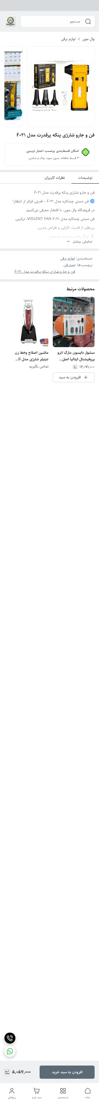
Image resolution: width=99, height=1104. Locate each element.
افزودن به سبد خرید (67, 1072)
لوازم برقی (68, 39)
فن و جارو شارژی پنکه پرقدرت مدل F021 (45, 272)
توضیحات (85, 178)
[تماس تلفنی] (9, 1038)
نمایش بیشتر (82, 241)
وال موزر (88, 39)
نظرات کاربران (55, 178)
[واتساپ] (9, 1051)
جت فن (69, 265)
